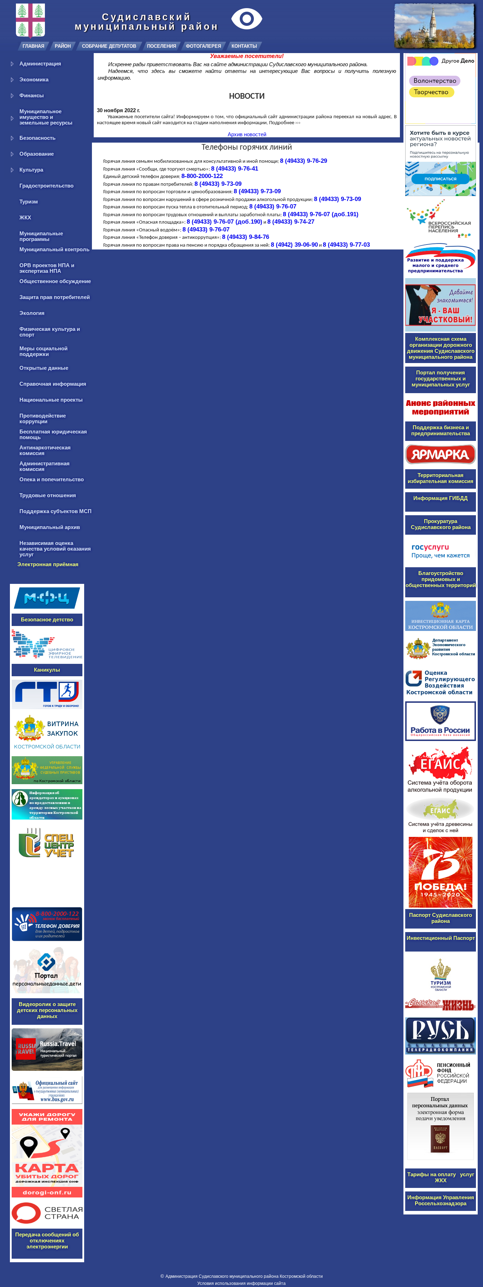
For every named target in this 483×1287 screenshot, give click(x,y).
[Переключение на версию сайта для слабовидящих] (247, 19)
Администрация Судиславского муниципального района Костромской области (244, 1276)
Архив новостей (247, 134)
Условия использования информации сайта (241, 1283)
